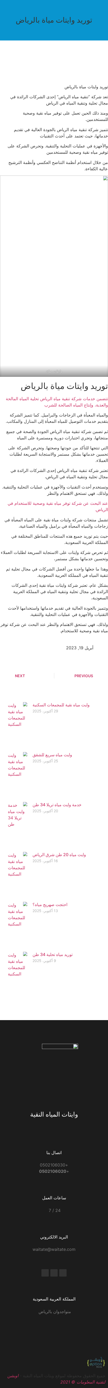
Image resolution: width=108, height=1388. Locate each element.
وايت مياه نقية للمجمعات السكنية (61, 704)
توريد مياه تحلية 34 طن (53, 954)
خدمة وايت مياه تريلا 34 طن (57, 804)
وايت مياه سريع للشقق (52, 754)
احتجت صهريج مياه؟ (50, 904)
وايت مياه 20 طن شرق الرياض (59, 854)
